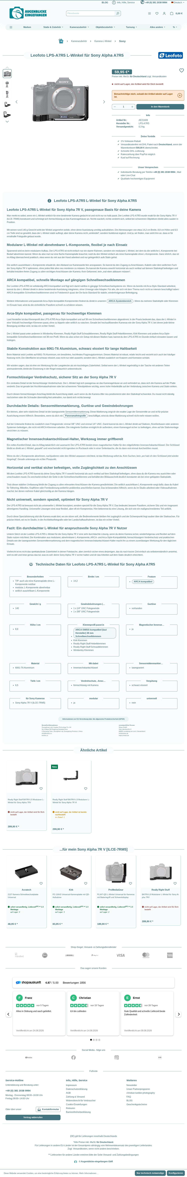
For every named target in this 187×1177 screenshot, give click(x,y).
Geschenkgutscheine (136, 1104)
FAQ (128, 1097)
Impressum (71, 1085)
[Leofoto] (170, 55)
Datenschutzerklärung (76, 1089)
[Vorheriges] (16, 101)
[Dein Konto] (164, 13)
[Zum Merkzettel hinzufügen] (181, 70)
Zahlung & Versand (75, 1097)
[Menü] (149, 13)
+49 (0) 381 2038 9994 (156, 2)
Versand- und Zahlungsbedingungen (121, 1155)
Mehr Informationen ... (89, 1173)
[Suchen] (117, 13)
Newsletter (131, 1085)
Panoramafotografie (75, 416)
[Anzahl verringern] (115, 106)
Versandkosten (80, 1149)
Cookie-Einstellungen (76, 1104)
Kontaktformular (50, 1109)
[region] (93, 795)
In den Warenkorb (160, 107)
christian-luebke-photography (140, 1093)
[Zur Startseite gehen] (28, 13)
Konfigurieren (176, 1173)
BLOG (105, 2)
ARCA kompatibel (143, 581)
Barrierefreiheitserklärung (78, 1112)
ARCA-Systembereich (120, 301)
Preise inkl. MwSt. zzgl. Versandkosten (139, 76)
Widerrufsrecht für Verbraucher (81, 1100)
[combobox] (90, 13)
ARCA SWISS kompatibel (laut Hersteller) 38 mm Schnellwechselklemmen (91, 633)
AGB (68, 1093)
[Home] (62, 42)
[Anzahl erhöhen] (132, 106)
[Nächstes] (104, 101)
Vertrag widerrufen (33, 1117)
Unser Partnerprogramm (138, 1089)
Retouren (70, 1108)
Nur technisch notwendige (150, 1173)
